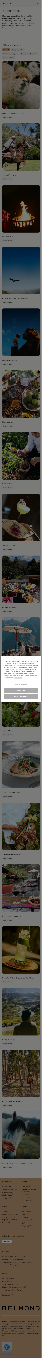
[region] (21, 679)
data (8, 665)
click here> (18, 678)
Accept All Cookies (21, 696)
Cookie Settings (21, 684)
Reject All (21, 690)
